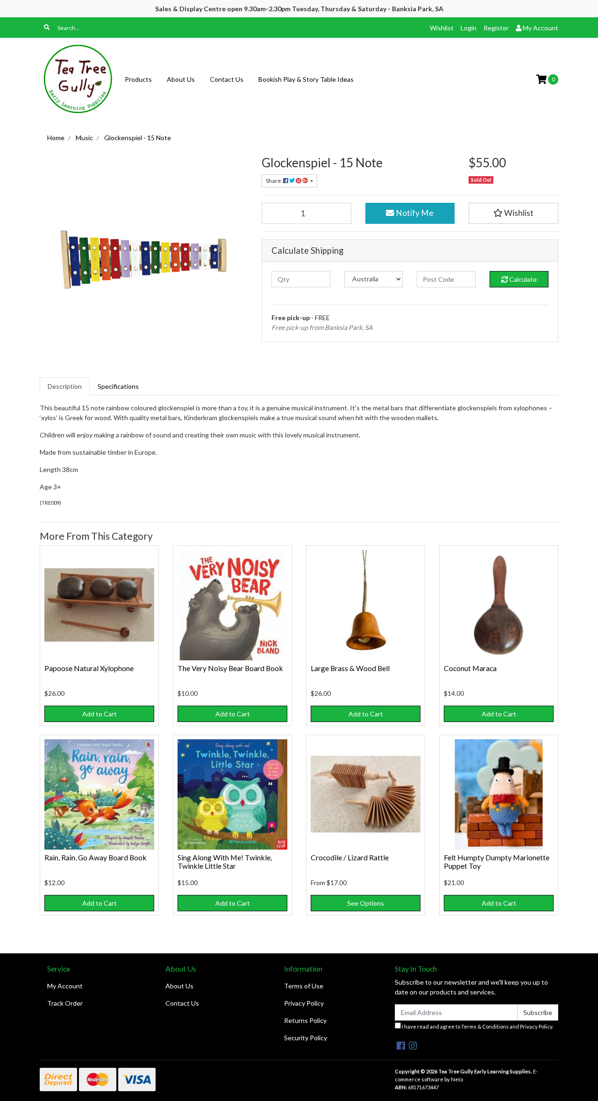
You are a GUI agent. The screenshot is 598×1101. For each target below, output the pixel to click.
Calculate (522, 279)
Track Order (65, 1003)
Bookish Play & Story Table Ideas (306, 79)
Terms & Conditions (485, 1026)
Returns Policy (305, 1020)
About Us (181, 79)
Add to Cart (99, 714)
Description (65, 386)
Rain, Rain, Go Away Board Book (95, 857)
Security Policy (305, 1038)
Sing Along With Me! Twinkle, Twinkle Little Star (225, 862)
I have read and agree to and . (477, 1026)
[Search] (47, 27)
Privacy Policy (304, 1003)
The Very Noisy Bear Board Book (230, 668)
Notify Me (414, 213)
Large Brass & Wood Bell (350, 668)
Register (496, 28)
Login (469, 28)
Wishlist (442, 28)
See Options (365, 903)
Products (138, 79)
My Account (65, 986)
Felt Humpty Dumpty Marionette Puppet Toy (496, 862)
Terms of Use (303, 986)
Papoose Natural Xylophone (89, 668)
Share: (274, 180)
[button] (513, 213)
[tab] (65, 386)
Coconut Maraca (470, 668)
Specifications (118, 386)
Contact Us (226, 79)
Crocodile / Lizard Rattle (350, 857)
